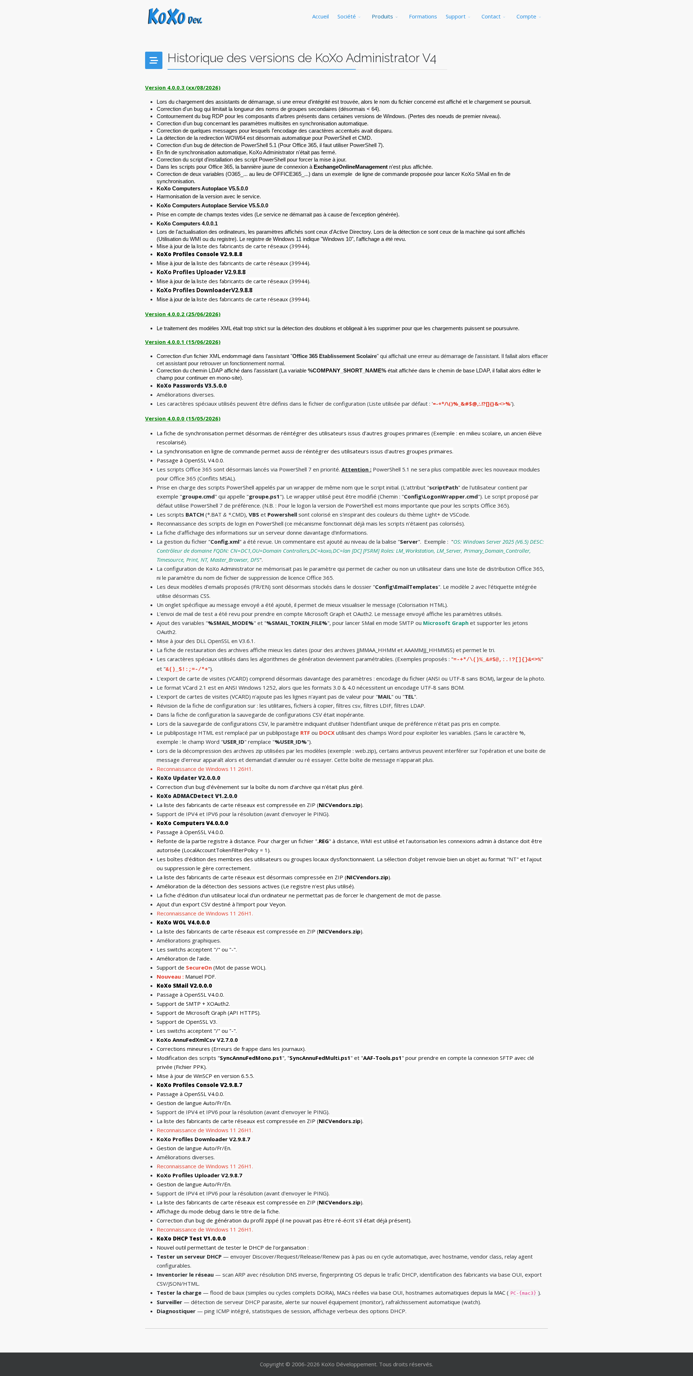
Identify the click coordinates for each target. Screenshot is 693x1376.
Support (456, 16)
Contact (491, 16)
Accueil (320, 16)
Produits (382, 16)
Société (346, 16)
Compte (526, 16)
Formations (423, 16)
